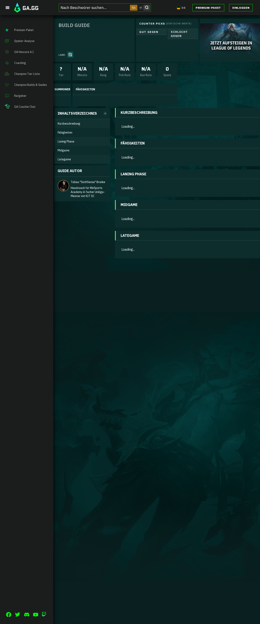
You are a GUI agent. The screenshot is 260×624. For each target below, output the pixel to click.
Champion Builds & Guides (30, 85)
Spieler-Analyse (24, 41)
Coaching (20, 63)
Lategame (64, 159)
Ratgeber (20, 96)
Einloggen (240, 7)
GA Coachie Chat (25, 107)
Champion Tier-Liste (27, 74)
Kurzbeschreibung (69, 123)
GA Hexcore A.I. (24, 52)
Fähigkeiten (65, 132)
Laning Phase (66, 141)
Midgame (63, 150)
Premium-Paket (208, 7)
